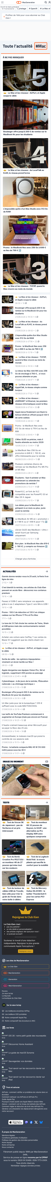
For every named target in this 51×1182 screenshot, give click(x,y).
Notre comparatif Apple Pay (16, 1017)
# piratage (21, 8)
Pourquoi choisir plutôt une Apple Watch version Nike (22, 1102)
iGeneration (12, 979)
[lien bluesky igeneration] (41, 1122)
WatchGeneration (15, 986)
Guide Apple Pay (8, 1099)
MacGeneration (14, 973)
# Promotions (8, 8)
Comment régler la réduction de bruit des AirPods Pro (22, 1106)
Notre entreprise (8, 1145)
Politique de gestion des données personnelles (20, 1140)
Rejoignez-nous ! (25, 951)
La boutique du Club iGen (12, 998)
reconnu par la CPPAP (38, 1157)
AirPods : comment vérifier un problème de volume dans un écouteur (25, 1093)
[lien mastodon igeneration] (26, 1122)
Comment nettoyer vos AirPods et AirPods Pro (19, 1097)
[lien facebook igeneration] (31, 1122)
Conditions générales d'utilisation (14, 1138)
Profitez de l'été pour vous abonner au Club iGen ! (25, 16)
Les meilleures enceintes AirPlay (17, 1011)
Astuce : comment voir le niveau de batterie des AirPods (23, 1104)
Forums (4, 991)
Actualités (9, 571)
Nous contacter (8, 1147)
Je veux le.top (7, 993)
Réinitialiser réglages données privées (25, 1166)
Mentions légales (8, 1135)
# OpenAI (33, 8)
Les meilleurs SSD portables (16, 1014)
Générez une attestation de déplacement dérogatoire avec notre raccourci (24, 1110)
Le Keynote (6, 996)
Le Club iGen (12, 966)
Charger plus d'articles (25, 559)
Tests (6, 802)
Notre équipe (7, 1142)
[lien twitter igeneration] (36, 1122)
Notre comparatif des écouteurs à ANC (20, 1021)
